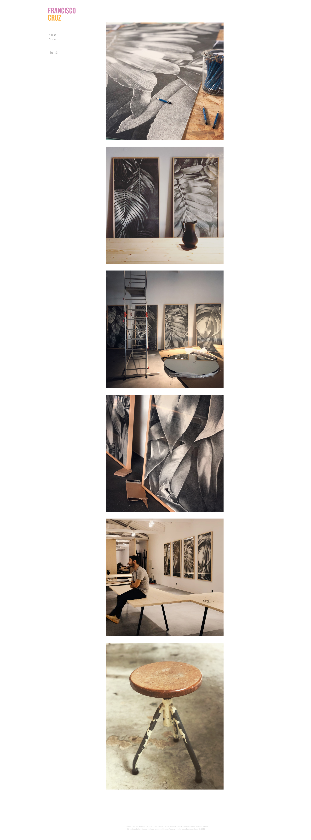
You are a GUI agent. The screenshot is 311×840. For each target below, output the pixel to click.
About (52, 35)
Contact (53, 39)
